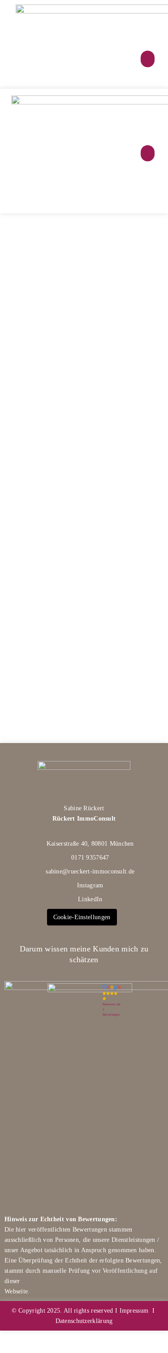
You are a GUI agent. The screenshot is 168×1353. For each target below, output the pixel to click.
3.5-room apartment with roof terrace (75, 519)
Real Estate (54, 231)
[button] (148, 59)
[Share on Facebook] (66, 403)
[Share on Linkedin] (99, 403)
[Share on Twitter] (82, 403)
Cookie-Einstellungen (82, 917)
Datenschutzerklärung (84, 1321)
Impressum (134, 1310)
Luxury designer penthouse (81, 259)
